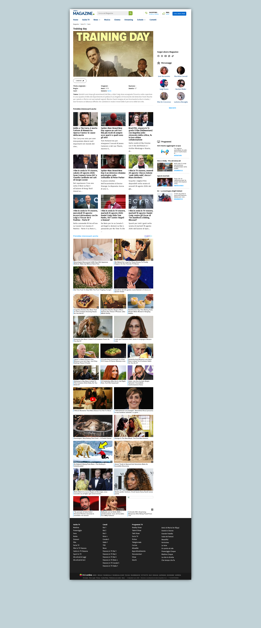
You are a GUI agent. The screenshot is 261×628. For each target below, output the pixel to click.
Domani (76, 539)
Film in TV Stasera (79, 548)
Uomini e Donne (167, 531)
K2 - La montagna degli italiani (169, 191)
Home (75, 20)
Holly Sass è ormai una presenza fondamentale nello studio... (180, 166)
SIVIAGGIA (155, 575)
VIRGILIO (99, 575)
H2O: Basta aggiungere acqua (169, 146)
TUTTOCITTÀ (144, 575)
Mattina (76, 528)
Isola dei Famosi (167, 537)
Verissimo (165, 542)
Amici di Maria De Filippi (170, 528)
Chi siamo (85, 578)
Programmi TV (137, 525)
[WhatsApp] (169, 56)
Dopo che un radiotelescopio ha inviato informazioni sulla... (180, 181)
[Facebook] (158, 56)
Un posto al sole (167, 548)
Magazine (76, 24)
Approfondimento (138, 551)
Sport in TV (77, 554)
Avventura (178, 155)
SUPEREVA (178, 575)
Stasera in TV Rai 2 (109, 554)
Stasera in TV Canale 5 (111, 563)
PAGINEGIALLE (107, 575)
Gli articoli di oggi (79, 557)
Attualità (135, 548)
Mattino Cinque (167, 554)
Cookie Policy (104, 578)
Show (134, 557)
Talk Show (135, 533)
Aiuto (123, 578)
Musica (107, 20)
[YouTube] (165, 56)
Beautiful (164, 540)
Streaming (128, 20)
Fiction (134, 539)
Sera (75, 533)
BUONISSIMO (170, 575)
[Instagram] (162, 56)
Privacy (98, 578)
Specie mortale (163, 176)
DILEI (150, 575)
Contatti (153, 20)
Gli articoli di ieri (79, 560)
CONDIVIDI (79, 80)
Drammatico (178, 170)
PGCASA (127, 575)
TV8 (104, 545)
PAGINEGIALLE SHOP (118, 575)
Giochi (134, 560)
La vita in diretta (167, 557)
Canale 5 (106, 539)
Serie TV (83, 24)
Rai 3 (104, 533)
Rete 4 (105, 536)
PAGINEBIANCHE (135, 575)
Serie (88, 24)
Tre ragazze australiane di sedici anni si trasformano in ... (180, 151)
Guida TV (86, 20)
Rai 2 (104, 530)
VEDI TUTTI (172, 108)
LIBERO (75, 11)
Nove (105, 548)
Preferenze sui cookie (115, 578)
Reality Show (137, 528)
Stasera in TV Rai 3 (109, 557)
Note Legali (92, 578)
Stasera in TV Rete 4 (110, 560)
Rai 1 (104, 528)
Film (74, 542)
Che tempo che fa (168, 560)
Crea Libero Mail (179, 14)
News (96, 20)
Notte (75, 536)
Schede (140, 20)
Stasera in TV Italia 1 (110, 566)
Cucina (134, 545)
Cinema (117, 20)
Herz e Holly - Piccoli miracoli (169, 161)
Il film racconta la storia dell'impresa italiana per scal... (180, 195)
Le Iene (164, 545)
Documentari (137, 554)
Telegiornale (136, 542)
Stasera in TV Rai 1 (109, 551)
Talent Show (136, 530)
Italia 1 (105, 542)
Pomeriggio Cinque (168, 551)
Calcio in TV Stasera (80, 551)
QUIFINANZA (162, 575)
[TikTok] (172, 56)
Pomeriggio (77, 530)
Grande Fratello (167, 534)
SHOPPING (154, 13)
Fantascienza (178, 186)
